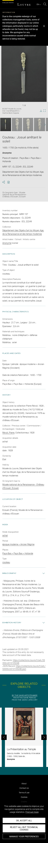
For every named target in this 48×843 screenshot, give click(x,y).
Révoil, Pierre (8, 432)
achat (5, 535)
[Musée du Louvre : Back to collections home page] (24, 4)
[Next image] (44, 125)
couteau (6, 562)
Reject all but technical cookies (24, 828)
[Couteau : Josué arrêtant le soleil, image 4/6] (39, 124)
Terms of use (24, 793)
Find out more (32, 812)
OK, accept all (24, 820)
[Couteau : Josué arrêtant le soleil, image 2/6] (17, 124)
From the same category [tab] (25, 700)
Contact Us (24, 788)
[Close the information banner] (44, 26)
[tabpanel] (24, 737)
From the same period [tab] (24, 698)
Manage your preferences (24, 836)
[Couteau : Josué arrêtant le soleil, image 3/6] (28, 124)
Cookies (24, 797)
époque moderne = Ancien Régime (18, 544)
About (24, 783)
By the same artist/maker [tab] (24, 695)
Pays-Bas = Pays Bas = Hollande (17, 553)
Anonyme (7, 153)
